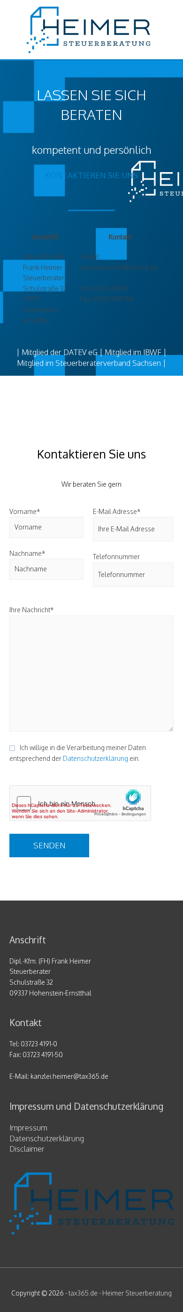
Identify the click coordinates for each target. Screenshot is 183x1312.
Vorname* (24, 511)
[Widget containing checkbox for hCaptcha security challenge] (80, 803)
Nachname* (27, 553)
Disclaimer (27, 1149)
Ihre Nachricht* (31, 610)
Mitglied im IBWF (133, 352)
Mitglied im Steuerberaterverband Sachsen (89, 363)
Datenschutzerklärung (95, 758)
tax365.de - (120, 1293)
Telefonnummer (116, 557)
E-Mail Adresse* (116, 511)
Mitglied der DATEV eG (60, 352)
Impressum (28, 1127)
